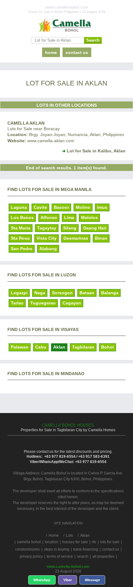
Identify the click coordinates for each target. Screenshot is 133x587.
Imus (102, 207)
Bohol (107, 347)
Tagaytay (46, 227)
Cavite (40, 207)
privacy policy (31, 556)
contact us (77, 52)
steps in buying (56, 549)
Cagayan (71, 302)
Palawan (19, 347)
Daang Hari (94, 227)
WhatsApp (41, 580)
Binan (101, 238)
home (51, 52)
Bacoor (61, 207)
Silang (69, 227)
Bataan (86, 292)
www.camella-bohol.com (68, 566)
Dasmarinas (75, 238)
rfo (94, 542)
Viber (67, 580)
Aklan (59, 347)
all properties (103, 556)
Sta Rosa (20, 238)
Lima (69, 217)
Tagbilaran (83, 347)
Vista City (46, 238)
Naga (39, 292)
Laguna (19, 207)
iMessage (92, 580)
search (82, 556)
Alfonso (49, 217)
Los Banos (22, 217)
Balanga (109, 292)
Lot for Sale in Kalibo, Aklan (96, 150)
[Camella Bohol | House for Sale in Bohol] (66, 25)
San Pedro (21, 248)
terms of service (60, 556)
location (51, 542)
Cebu (40, 347)
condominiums (27, 549)
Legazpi (19, 292)
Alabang (48, 248)
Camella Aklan (26, 123)
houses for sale (75, 542)
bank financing (85, 549)
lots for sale (109, 542)
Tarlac (17, 302)
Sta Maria (20, 227)
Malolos (89, 217)
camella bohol (29, 542)
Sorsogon (62, 292)
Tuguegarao (43, 302)
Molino (83, 207)
